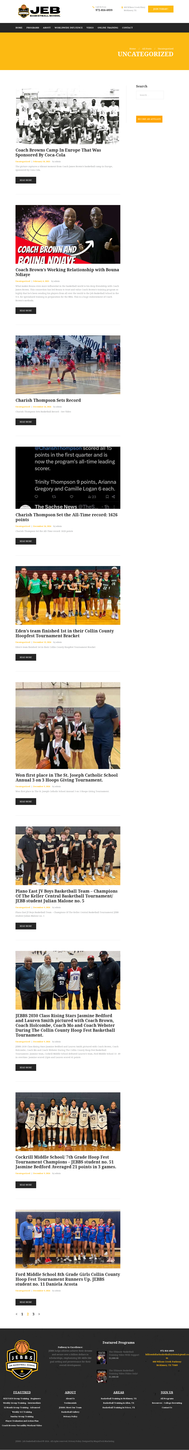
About (69, 1398)
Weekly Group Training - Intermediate (22, 1403)
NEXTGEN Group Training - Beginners (22, 1398)
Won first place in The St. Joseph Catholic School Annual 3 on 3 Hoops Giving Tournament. (67, 778)
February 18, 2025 (41, 161)
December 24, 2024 (42, 407)
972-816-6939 (104, 10)
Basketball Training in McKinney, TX (119, 1398)
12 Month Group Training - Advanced (22, 1407)
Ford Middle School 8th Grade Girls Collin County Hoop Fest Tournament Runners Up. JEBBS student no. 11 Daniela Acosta (68, 1279)
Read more (26, 180)
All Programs (167, 1398)
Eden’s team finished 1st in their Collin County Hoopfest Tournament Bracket (65, 633)
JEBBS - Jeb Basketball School (29, 1441)
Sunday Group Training (22, 1416)
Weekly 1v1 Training (22, 1412)
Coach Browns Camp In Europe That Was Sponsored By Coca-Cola (58, 152)
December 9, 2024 (41, 786)
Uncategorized (23, 161)
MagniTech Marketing (104, 1441)
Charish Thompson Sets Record (48, 400)
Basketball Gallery (70, 1412)
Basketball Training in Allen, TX (118, 1403)
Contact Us (167, 1407)
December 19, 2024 (42, 642)
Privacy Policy (70, 1416)
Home (132, 48)
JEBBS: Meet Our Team (70, 1407)
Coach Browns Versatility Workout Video (22, 1425)
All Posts (146, 48)
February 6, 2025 (41, 281)
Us (73, 1398)
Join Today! (160, 9)
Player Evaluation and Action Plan (22, 1421)
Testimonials (70, 1403)
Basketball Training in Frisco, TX (118, 1407)
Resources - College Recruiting (167, 1403)
